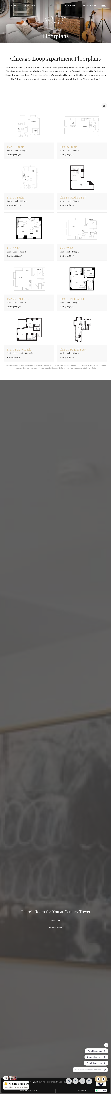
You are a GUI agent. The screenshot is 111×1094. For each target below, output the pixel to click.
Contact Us (82, 1091)
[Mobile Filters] (104, 105)
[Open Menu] (104, 5)
